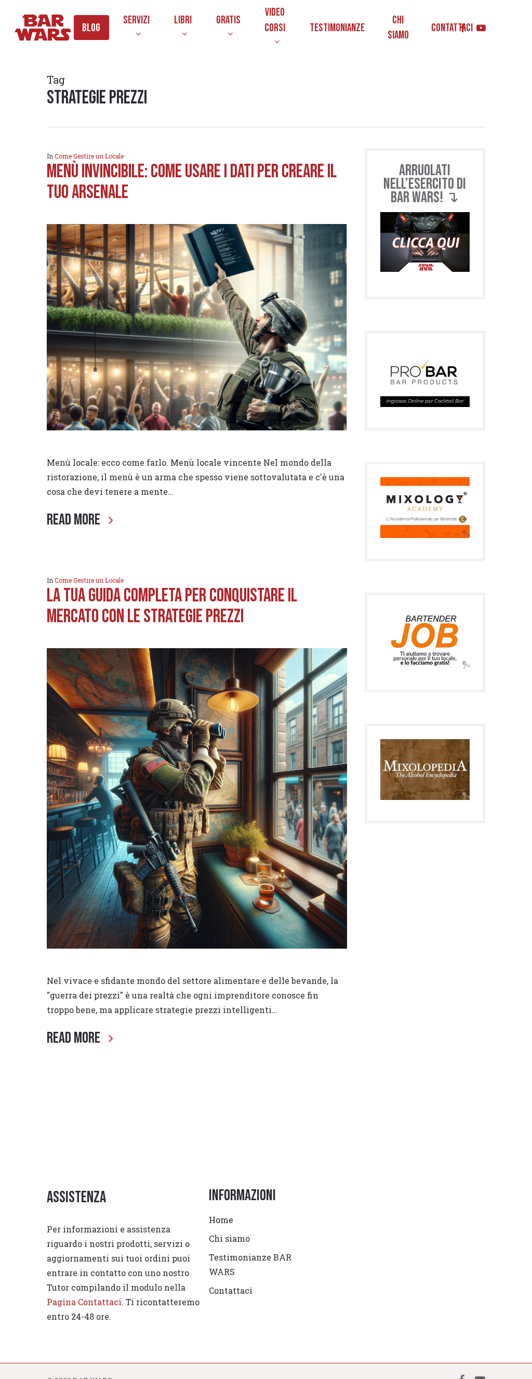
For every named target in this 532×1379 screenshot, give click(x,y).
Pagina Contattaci (84, 1301)
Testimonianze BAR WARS (250, 1264)
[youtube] (481, 28)
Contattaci (230, 1290)
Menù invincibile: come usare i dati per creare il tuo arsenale (192, 182)
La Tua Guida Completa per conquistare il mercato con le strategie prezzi (172, 606)
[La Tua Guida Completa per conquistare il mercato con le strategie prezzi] (197, 966)
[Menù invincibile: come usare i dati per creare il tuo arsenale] (197, 447)
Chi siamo (229, 1238)
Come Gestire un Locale (89, 156)
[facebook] (462, 28)
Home (221, 1219)
